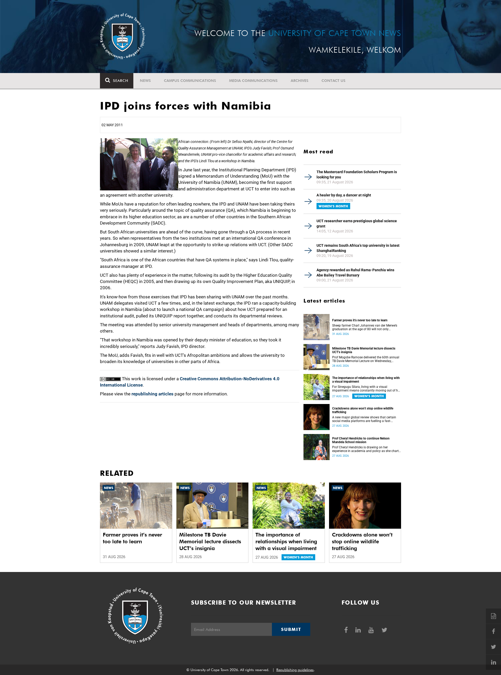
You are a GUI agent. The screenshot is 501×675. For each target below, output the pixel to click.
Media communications (253, 81)
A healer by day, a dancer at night (344, 195)
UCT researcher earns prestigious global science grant (357, 223)
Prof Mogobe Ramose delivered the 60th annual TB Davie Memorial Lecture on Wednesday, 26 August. (365, 359)
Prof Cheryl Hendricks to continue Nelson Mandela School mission (361, 440)
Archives (299, 81)
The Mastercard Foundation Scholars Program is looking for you (357, 174)
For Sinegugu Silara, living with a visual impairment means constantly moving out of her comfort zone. (366, 388)
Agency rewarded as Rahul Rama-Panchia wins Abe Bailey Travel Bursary (355, 272)
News (145, 81)
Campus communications (190, 81)
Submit (291, 629)
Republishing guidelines (295, 670)
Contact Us (333, 81)
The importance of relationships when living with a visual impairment (366, 379)
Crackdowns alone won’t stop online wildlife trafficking (362, 410)
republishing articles (153, 393)
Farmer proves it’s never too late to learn (359, 320)
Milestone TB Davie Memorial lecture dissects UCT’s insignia (363, 350)
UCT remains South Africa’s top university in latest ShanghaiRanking (358, 248)
